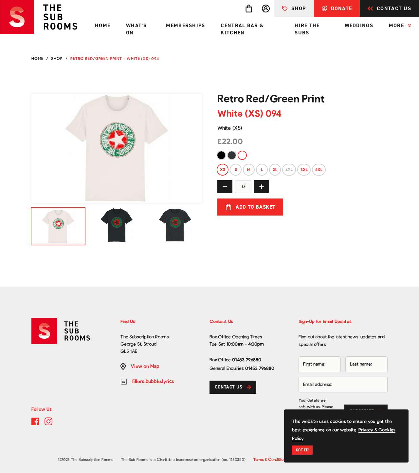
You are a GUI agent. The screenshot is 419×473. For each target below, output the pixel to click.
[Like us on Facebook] (35, 421)
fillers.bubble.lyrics (153, 381)
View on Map (145, 366)
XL (275, 170)
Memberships (185, 25)
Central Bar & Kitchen (242, 29)
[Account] (265, 8)
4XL (318, 170)
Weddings (359, 25)
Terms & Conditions (270, 460)
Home (102, 25)
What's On (136, 29)
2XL (289, 169)
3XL (304, 170)
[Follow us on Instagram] (48, 421)
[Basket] (248, 8)
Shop (298, 8)
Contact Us (394, 8)
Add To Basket (255, 206)
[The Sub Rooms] (43, 17)
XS (222, 170)
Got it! (302, 450)
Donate (341, 8)
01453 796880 (246, 360)
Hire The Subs (307, 29)
